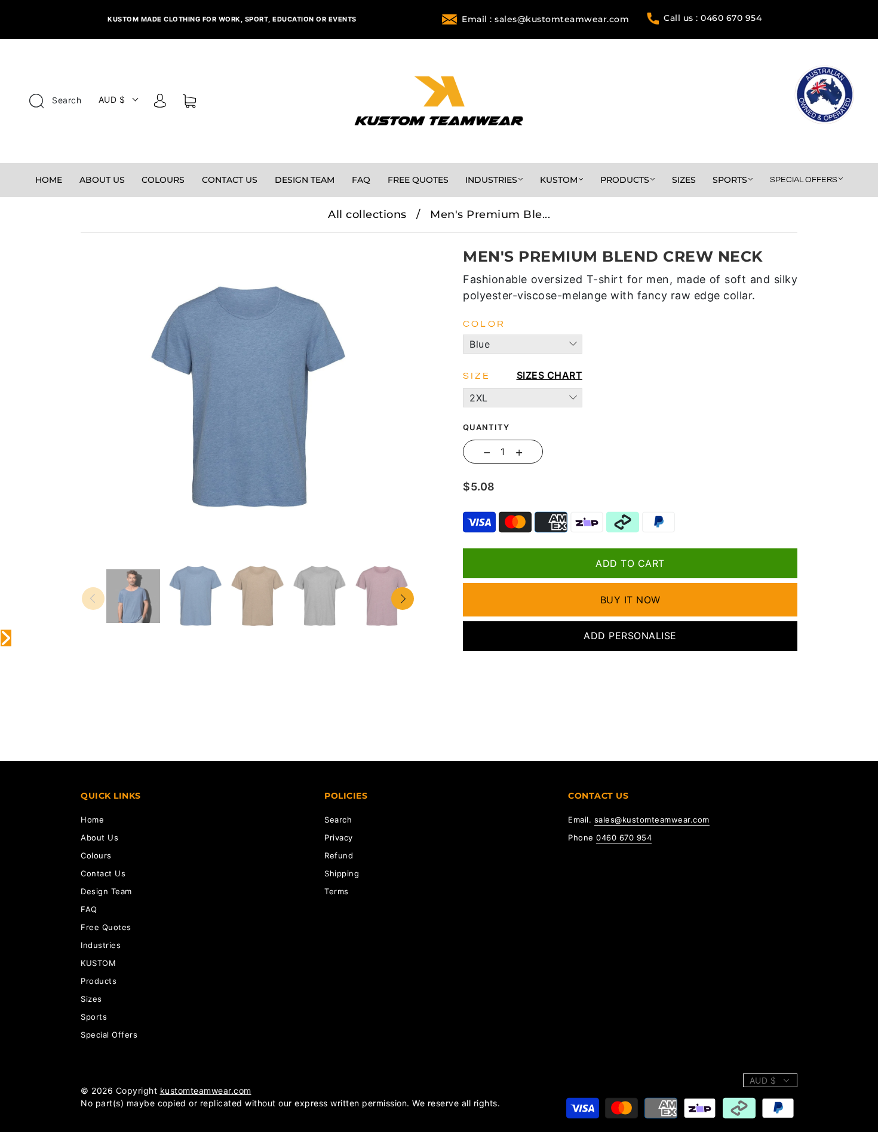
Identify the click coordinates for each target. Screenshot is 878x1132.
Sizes (684, 180)
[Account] (160, 103)
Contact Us (229, 180)
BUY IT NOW (630, 600)
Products (624, 180)
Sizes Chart (550, 375)
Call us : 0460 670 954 (713, 18)
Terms (336, 891)
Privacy (338, 837)
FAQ (361, 180)
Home (48, 180)
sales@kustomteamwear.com (652, 819)
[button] (115, 241)
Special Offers (803, 180)
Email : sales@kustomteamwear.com (545, 19)
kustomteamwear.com (205, 1090)
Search (66, 100)
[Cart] (189, 103)
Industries (491, 180)
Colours (163, 180)
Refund (338, 855)
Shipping (341, 873)
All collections (367, 214)
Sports (730, 180)
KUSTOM (559, 180)
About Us (102, 180)
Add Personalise (630, 636)
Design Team (304, 180)
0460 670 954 (624, 837)
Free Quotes (418, 180)
